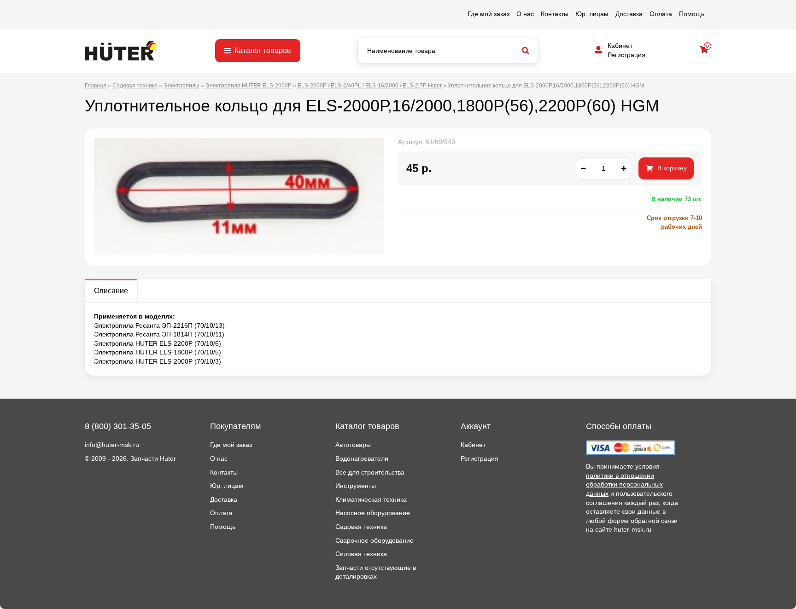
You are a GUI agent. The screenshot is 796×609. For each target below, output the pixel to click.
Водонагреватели (361, 458)
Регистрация (626, 54)
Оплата (661, 13)
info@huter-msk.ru (112, 444)
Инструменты (355, 485)
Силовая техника (361, 553)
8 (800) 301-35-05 (118, 426)
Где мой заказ (488, 13)
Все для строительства (369, 472)
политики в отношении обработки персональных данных (624, 484)
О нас (525, 13)
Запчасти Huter (153, 458)
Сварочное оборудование (374, 540)
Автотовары (353, 444)
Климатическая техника (371, 499)
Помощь (691, 13)
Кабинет (620, 45)
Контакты (554, 13)
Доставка (629, 13)
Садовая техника (361, 526)
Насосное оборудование (372, 512)
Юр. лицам (592, 13)
